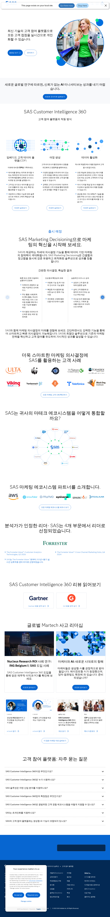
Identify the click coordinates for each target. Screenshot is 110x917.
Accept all (18, 895)
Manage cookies (26, 901)
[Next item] (102, 297)
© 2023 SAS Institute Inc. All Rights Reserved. (65, 908)
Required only (32, 895)
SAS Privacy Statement (35, 880)
